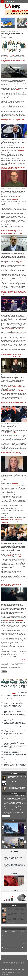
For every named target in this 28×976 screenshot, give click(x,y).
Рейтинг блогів (18, 965)
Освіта (12, 963)
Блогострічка (14, 851)
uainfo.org (14, 969)
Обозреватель (8, 150)
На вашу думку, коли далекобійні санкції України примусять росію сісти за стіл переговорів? (13, 796)
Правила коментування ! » (22, 692)
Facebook (18, 656)
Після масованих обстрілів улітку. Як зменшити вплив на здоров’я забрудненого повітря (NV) (14, 858)
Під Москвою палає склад (9, 736)
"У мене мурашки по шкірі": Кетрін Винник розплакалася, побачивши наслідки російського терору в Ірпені (13, 521)
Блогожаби (14, 873)
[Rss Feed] (5, 1)
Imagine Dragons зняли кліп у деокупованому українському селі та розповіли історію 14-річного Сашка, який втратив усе (13, 584)
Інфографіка (14, 890)
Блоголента (13, 965)
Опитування (14, 793)
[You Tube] (11, 1)
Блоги (14, 905)
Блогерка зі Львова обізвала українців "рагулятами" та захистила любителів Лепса (12, 453)
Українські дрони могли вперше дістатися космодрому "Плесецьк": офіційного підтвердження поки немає (15, 719)
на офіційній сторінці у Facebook (14, 386)
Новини (14, 693)
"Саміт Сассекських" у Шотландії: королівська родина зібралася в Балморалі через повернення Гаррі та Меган (15, 711)
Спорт (22, 963)
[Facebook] (7, 1)
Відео (3, 965)
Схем (21, 261)
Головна (3, 962)
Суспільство (16, 962)
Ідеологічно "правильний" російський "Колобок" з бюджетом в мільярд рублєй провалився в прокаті (15, 919)
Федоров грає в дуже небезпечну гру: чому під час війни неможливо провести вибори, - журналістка (16, 777)
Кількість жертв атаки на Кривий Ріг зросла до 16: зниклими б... (6, 26)
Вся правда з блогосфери (5, 31)
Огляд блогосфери (7, 965)
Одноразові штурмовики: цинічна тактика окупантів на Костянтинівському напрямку (15, 909)
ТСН (6, 199)
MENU (2, 1)
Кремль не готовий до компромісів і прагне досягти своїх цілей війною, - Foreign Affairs (16, 788)
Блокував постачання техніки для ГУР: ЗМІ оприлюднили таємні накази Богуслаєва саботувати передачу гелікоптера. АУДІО (11, 232)
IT (16, 963)
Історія (9, 963)
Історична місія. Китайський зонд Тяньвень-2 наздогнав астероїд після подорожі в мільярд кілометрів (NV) (15, 868)
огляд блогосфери (4, 667)
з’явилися (19, 481)
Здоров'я (19, 963)
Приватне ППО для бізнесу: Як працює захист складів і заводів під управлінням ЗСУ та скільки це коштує (16, 782)
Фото (13, 820)
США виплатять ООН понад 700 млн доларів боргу (12, 934)
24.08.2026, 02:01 (7, 870)
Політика (12, 962)
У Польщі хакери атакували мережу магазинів (11, 940)
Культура (3, 963)
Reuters (22, 147)
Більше (13, 769)
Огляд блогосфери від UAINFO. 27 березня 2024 (23, 686)
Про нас (3, 972)
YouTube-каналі (9, 618)
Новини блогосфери (14, 31)
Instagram (10, 555)
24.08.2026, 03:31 (7, 859)
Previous (1, 23)
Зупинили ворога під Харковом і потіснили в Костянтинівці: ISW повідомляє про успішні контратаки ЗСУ (13, 748)
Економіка (20, 962)
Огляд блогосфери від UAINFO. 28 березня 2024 (14, 686)
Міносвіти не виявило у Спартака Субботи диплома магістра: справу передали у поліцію (12, 355)
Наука (7, 963)
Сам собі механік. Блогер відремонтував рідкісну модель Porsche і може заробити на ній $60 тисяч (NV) (14, 865)
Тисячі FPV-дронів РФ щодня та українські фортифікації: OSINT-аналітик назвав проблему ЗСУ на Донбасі (15, 743)
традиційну (6, 56)
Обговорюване (10, 929)
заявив (15, 429)
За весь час (21, 931)
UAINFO (10, 667)
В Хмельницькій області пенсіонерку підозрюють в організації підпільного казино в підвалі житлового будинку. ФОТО (14, 834)
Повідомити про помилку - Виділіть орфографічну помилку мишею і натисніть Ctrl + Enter (13, 664)
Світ (23, 962)
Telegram (24, 656)
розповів (16, 196)
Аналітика (14, 773)
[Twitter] (9, 1)
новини (14, 667)
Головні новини (7, 962)
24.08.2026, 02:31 (7, 866)
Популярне (19, 929)
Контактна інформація (8, 972)
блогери (18, 667)
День (6, 931)
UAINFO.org (11, 55)
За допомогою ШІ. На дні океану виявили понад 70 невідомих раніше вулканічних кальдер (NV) (14, 854)
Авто (15, 963)
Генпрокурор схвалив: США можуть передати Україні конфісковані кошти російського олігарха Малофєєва (13, 121)
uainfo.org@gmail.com (16, 972)
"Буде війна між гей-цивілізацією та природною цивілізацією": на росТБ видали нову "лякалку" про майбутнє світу (13, 293)
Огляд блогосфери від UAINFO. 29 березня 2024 (5, 686)
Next (26, 23)
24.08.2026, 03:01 (7, 863)
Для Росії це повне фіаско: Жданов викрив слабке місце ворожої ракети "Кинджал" (13, 168)
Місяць (13, 931)
